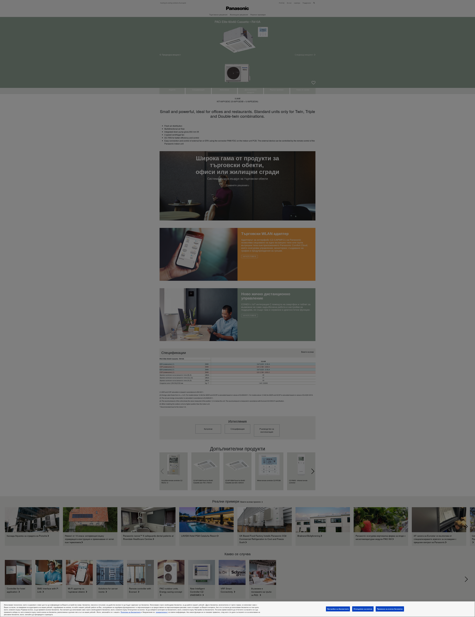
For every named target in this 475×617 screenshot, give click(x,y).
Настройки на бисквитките (338, 609)
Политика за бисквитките (131, 612)
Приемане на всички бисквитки (390, 609)
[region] (237, 609)
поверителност (162, 612)
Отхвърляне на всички (363, 609)
